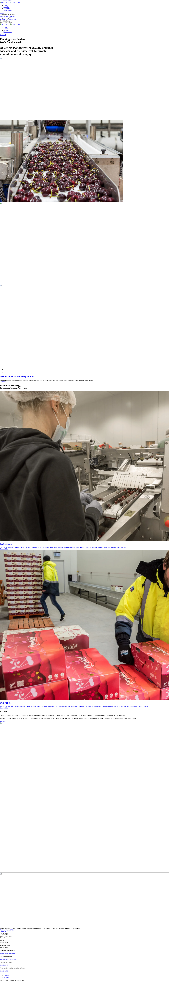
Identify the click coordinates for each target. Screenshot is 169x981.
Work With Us (8, 10)
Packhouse (7, 8)
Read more (3, 381)
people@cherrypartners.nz (7, 16)
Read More (3, 721)
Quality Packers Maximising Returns (17, 376)
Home (5, 5)
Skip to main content (5, 0)
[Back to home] (10, 2)
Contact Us (3, 13)
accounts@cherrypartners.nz (8, 19)
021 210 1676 (4, 971)
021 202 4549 (4, 965)
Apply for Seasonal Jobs (7, 930)
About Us (6, 7)
